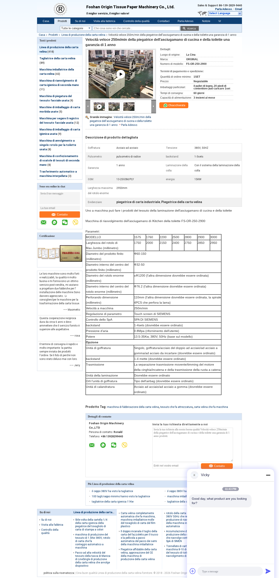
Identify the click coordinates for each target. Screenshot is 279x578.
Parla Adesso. (224, 9)
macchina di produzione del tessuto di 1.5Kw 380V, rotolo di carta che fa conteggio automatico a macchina (92, 541)
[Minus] (268, 475)
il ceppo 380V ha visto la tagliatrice (112, 491)
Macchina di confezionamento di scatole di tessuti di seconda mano (59, 160)
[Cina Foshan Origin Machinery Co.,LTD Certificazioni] (48, 264)
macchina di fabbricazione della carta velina (133, 407)
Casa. (46, 21)
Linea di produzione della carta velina (83, 34)
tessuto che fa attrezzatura (176, 407)
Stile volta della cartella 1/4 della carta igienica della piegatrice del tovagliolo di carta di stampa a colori (91, 524)
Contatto (62, 214)
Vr (219, 21)
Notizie (206, 21)
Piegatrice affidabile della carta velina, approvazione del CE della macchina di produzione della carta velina (139, 554)
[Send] (268, 571)
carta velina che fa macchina (211, 407)
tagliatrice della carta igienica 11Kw (113, 501)
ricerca (191, 28)
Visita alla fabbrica (104, 21)
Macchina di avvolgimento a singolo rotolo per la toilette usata (57, 145)
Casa (42, 34)
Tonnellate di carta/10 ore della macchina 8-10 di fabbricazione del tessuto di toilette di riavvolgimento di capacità (184, 551)
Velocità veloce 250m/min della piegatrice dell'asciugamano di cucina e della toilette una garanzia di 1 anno (120, 121)
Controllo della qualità (136, 21)
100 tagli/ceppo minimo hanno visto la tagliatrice (121, 496)
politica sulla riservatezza (59, 573)
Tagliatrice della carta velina (57, 58)
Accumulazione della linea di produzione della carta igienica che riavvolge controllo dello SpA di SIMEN (184, 536)
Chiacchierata (176, 105)
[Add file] (193, 571)
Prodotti (62, 21)
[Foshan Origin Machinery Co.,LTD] (61, 8)
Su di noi (80, 21)
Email (238, 9)
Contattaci (164, 21)
